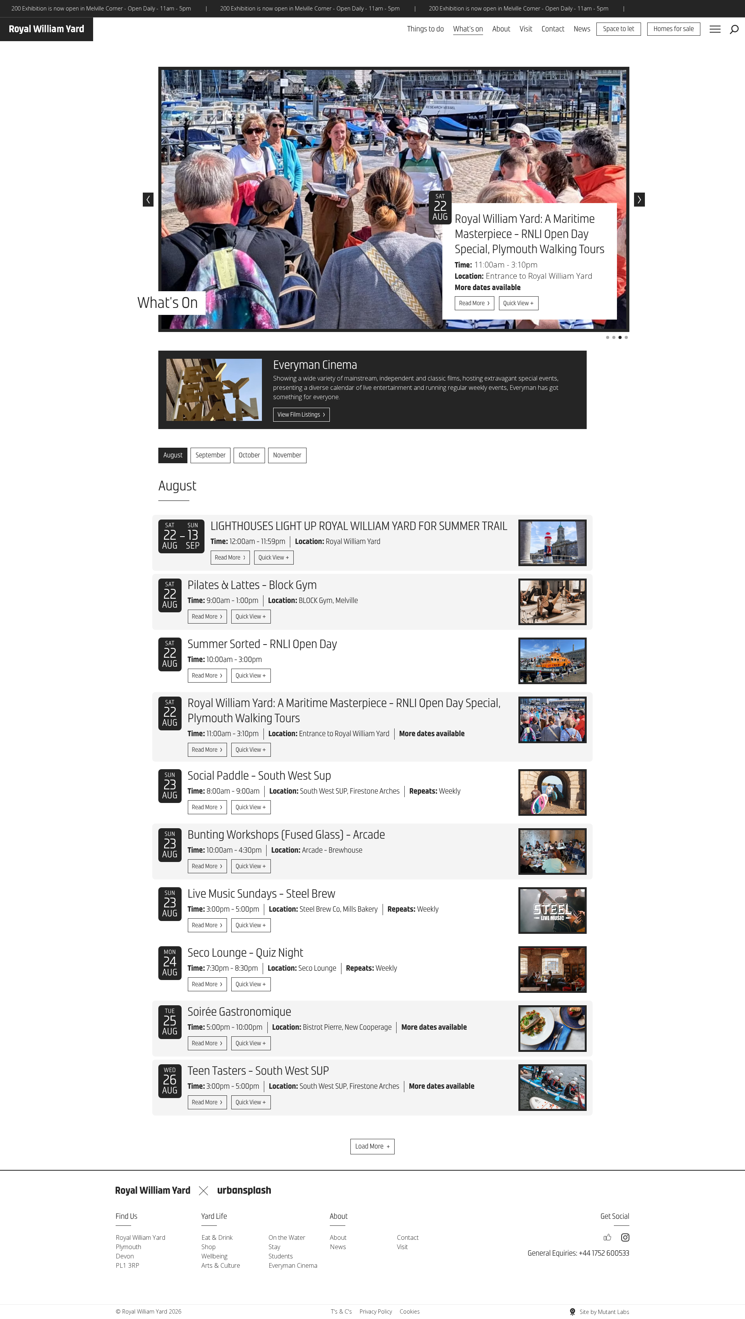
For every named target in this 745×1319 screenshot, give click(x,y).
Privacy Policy (376, 1311)
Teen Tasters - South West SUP (258, 1071)
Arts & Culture (220, 1265)
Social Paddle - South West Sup (259, 776)
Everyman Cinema (293, 1265)
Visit (526, 29)
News (582, 29)
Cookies (410, 1311)
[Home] (46, 29)
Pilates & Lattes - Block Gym (252, 586)
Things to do (425, 29)
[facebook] (607, 1237)
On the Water (287, 1237)
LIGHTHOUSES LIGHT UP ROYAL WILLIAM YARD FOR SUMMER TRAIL (359, 527)
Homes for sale (674, 29)
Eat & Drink (216, 1237)
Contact (553, 29)
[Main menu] (715, 29)
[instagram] (625, 1237)
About (501, 29)
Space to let (618, 29)
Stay (274, 1247)
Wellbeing (214, 1256)
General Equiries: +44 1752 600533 (578, 1253)
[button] (148, 200)
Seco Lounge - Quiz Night (245, 953)
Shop (208, 1247)
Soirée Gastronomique (239, 1012)
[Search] (734, 29)
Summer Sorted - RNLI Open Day (262, 645)
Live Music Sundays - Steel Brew (262, 894)
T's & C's (341, 1311)
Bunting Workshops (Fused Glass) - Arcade (286, 835)
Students (281, 1256)
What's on (468, 29)
